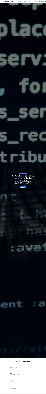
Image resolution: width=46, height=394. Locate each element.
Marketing (30, 1)
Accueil (18, 1)
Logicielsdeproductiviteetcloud (9, 1)
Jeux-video (27, 1)
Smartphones (36, 1)
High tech (22, 1)
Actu (20, 1)
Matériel (33, 1)
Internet (25, 1)
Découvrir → (23, 187)
